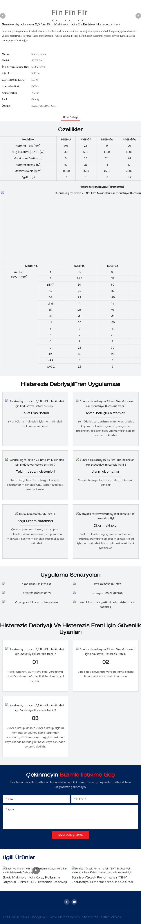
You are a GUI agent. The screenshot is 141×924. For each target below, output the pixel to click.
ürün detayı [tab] (70, 117)
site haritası (91, 917)
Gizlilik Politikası (111, 917)
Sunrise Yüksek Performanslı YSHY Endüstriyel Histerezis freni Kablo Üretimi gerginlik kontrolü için (104, 880)
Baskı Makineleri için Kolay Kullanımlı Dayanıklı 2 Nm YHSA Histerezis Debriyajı (35, 880)
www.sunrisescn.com (65, 917)
